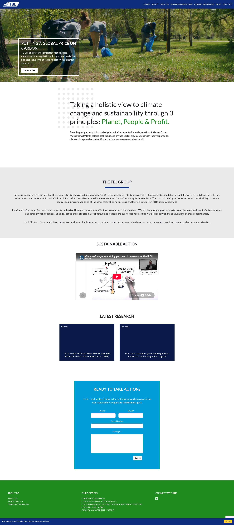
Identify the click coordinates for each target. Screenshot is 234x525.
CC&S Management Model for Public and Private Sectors (112, 504)
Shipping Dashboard (182, 4)
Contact (228, 4)
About (155, 4)
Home (147, 4)
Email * (131, 411)
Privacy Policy (15, 501)
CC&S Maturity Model (93, 507)
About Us (12, 498)
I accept (228, 521)
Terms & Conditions (18, 504)
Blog (218, 4)
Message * (117, 431)
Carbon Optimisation (93, 498)
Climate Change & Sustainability (99, 501)
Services (164, 4)
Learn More (29, 70)
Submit (138, 458)
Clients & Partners (204, 4)
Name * (103, 411)
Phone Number (117, 421)
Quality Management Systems (98, 510)
